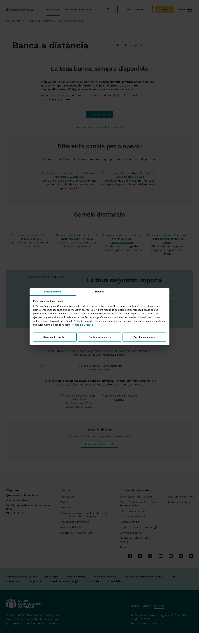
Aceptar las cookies (144, 337)
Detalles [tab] (99, 291)
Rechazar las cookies (54, 337)
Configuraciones (98, 337)
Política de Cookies (82, 324)
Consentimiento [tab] (53, 291)
